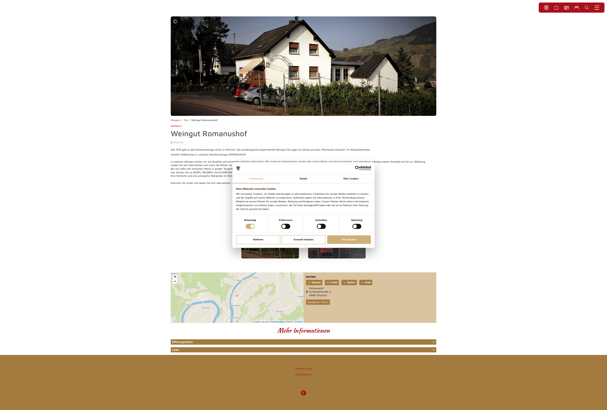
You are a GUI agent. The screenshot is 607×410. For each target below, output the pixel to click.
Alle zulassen (349, 239)
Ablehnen (258, 239)
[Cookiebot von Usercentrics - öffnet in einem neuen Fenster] (357, 168)
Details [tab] (303, 178)
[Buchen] (576, 7)
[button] (175, 22)
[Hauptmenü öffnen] (596, 7)
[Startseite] (556, 7)
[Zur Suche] (586, 7)
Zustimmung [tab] (256, 178)
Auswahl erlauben (303, 239)
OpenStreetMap (277, 322)
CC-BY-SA (298, 322)
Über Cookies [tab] (351, 178)
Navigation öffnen (317, 302)
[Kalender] (566, 7)
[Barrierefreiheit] (546, 7)
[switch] (285, 226)
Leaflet (257, 322)
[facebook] (303, 394)
